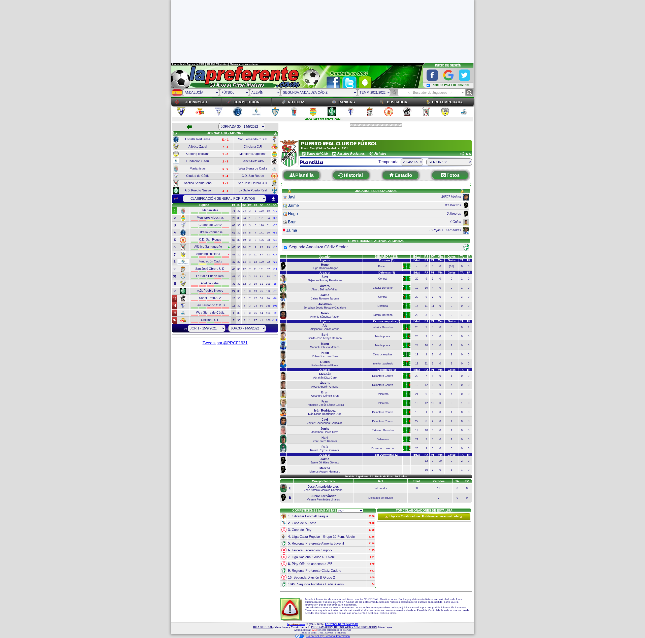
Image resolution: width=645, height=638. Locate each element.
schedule (175, 133)
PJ (426, 256)
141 (261, 232)
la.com (296, 624)
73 (268, 254)
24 (244, 210)
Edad (417, 256)
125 (261, 240)
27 (255, 320)
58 (268, 210)
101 (261, 269)
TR (469, 256)
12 (255, 261)
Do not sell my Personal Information (328, 635)
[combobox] (432, 92)
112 (268, 291)
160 (268, 320)
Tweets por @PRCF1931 (225, 343)
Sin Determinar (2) (387, 454)
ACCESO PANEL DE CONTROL (451, 85)
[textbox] (431, 92)
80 (268, 298)
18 (244, 232)
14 (244, 247)
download (273, 199)
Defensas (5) (386, 272)
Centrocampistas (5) (386, 321)
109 (268, 283)
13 (244, 276)
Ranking (347, 102)
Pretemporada (447, 102)
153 (268, 313)
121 (261, 218)
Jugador (325, 256)
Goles (451, 256)
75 (261, 291)
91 (261, 283)
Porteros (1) (387, 260)
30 (238, 210)
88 (268, 276)
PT (433, 256)
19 (244, 240)
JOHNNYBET (196, 102)
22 (244, 225)
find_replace (469, 92)
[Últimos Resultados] (176, 198)
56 (268, 232)
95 (261, 247)
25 (255, 313)
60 (261, 305)
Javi (291, 197)
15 (255, 283)
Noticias (297, 102)
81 (261, 276)
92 (268, 261)
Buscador (397, 102)
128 (261, 210)
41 (261, 320)
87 (261, 254)
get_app (276, 133)
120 (261, 261)
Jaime (293, 205)
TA (462, 256)
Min (440, 256)
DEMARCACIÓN (386, 256)
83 (268, 240)
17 (255, 298)
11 (255, 254)
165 (268, 305)
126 (261, 225)
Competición (247, 102)
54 (268, 218)
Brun (292, 222)
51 (268, 225)
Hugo (293, 214)
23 (255, 305)
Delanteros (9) (386, 369)
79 (268, 247)
